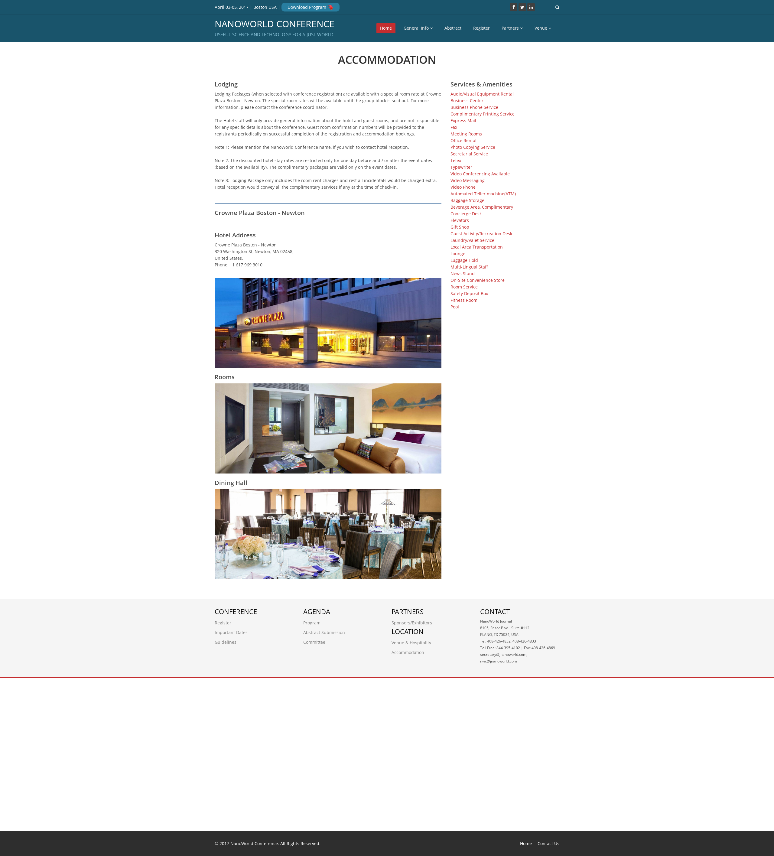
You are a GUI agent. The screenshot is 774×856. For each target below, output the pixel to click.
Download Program (307, 7)
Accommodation (408, 652)
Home (386, 28)
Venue (541, 28)
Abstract (452, 28)
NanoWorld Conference (274, 28)
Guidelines (225, 642)
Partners (511, 28)
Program (311, 623)
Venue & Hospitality (411, 643)
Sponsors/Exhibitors (412, 623)
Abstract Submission (324, 632)
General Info (417, 28)
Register (481, 28)
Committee (314, 642)
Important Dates (231, 632)
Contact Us (548, 843)
